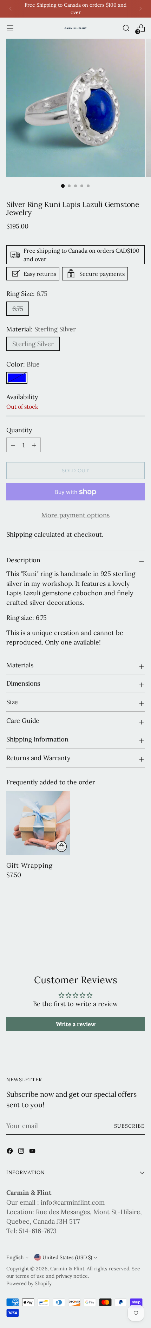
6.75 (17, 309)
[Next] (140, 9)
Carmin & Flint (67, 1268)
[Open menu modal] (10, 28)
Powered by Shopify (29, 1283)
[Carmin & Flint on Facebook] (10, 1152)
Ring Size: (26, 294)
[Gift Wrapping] (38, 823)
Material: (41, 329)
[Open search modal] (126, 28)
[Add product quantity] (13, 445)
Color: (23, 364)
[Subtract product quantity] (34, 445)
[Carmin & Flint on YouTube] (33, 1152)
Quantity (19, 430)
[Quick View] (61, 846)
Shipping (19, 534)
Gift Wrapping (29, 865)
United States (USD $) (67, 1257)
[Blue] (16, 378)
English (15, 1257)
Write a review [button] (76, 1024)
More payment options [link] (75, 515)
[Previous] (10, 9)
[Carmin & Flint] (75, 28)
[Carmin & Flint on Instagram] (22, 1152)
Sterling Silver (33, 344)
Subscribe (129, 1126)
